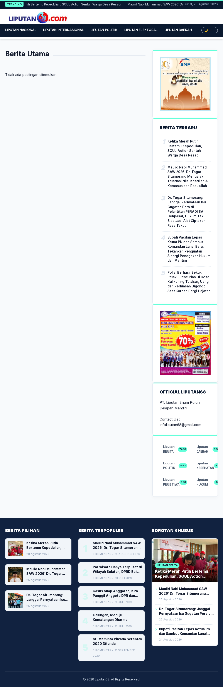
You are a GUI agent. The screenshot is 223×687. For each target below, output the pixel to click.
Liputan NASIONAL (20, 30)
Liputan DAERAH (178, 30)
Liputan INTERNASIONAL (63, 30)
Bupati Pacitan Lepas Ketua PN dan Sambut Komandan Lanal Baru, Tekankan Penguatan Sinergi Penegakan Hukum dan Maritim (189, 249)
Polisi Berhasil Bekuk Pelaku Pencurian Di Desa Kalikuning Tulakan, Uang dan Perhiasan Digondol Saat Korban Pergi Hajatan (188, 281)
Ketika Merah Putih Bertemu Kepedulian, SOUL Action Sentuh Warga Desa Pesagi (184, 148)
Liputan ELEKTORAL (140, 30)
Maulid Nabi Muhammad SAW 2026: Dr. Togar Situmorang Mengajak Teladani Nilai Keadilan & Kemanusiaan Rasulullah (187, 176)
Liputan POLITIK (104, 30)
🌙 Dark (209, 30)
